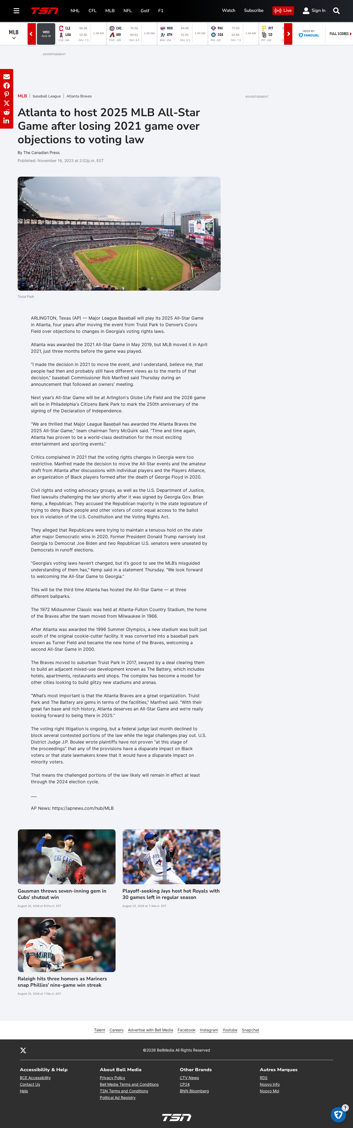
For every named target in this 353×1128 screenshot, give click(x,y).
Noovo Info (270, 1084)
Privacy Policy (112, 1077)
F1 (161, 11)
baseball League (47, 96)
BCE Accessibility (35, 1077)
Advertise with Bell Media (150, 1030)
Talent (99, 1030)
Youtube (230, 1030)
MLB (110, 11)
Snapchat (250, 1030)
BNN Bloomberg (194, 1091)
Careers (116, 1030)
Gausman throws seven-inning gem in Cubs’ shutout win (62, 894)
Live (288, 10)
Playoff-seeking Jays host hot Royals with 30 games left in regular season (171, 894)
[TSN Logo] (44, 10)
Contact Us (30, 1084)
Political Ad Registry (118, 1097)
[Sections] (16, 10)
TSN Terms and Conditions (124, 1091)
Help (24, 1091)
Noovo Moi (269, 1091)
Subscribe (254, 10)
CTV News (189, 1077)
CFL (93, 11)
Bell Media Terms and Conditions (129, 1084)
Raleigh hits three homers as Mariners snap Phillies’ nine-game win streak (62, 982)
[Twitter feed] (23, 1050)
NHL (75, 11)
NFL (128, 11)
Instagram (209, 1030)
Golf (145, 11)
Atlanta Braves (79, 96)
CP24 (185, 1084)
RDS (264, 1077)
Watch (228, 10)
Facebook (187, 1030)
